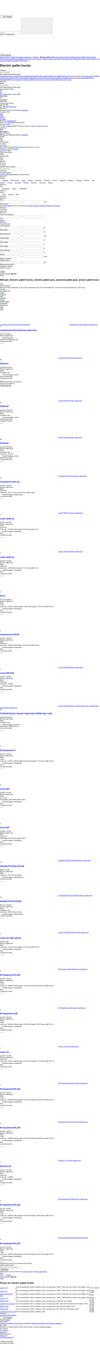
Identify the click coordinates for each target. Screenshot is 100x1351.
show (2, 272)
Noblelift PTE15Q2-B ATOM (12, 866)
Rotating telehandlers (55, 59)
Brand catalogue (56, 1323)
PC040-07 (4, 363)
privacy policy (28, 1271)
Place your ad (5, 385)
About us (3, 1315)
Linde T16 (4, 1052)
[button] (50, 44)
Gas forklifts (18, 59)
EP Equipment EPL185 (10, 975)
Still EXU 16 (4, 1301)
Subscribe (4, 1269)
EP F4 (2, 596)
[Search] (36, 26)
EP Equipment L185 (9, 1013)
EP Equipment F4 (8, 750)
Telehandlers (59, 57)
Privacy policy (19, 1323)
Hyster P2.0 (4, 1309)
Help (8, 1315)
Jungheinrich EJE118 (9, 634)
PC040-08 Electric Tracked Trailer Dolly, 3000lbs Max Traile (26, 713)
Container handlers (12, 61)
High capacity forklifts (39, 59)
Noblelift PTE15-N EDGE (11, 901)
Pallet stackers (91, 57)
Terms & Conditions (7, 1323)
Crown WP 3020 (7, 673)
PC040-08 (4, 406)
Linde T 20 (3, 1288)
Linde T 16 (3, 1291)
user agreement (41, 1271)
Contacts (13, 1315)
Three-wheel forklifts (7, 59)
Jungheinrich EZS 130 (8, 1312)
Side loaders (82, 59)
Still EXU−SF (5, 1166)
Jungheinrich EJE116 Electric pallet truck (18, 330)
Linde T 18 (3, 1298)
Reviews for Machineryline (41, 1323)
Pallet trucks (23, 61)
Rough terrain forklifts (70, 59)
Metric (8, 1320)
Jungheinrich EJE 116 (10, 482)
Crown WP (4, 789)
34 (7, 1275)
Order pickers (91, 59)
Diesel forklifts (70, 57)
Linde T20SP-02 (7, 519)
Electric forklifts (80, 57)
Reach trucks (27, 59)
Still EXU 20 (4, 1306)
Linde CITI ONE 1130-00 (10, 938)
